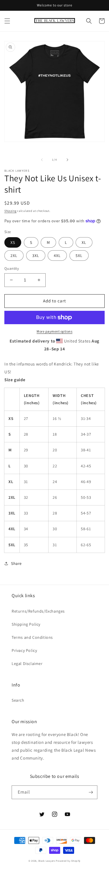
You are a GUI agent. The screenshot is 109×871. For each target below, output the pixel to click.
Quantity (11, 268)
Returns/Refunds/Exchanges (38, 611)
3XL (35, 255)
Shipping (10, 211)
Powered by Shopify (68, 860)
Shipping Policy (26, 624)
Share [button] (16, 563)
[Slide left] (41, 159)
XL (84, 242)
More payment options (54, 331)
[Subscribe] (90, 792)
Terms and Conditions (32, 637)
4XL (57, 255)
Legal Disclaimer (27, 663)
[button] (7, 21)
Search (18, 700)
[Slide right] (67, 159)
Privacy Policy (24, 650)
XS (12, 242)
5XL (79, 255)
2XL (13, 255)
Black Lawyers (46, 860)
